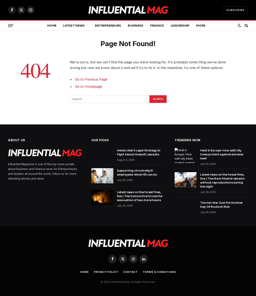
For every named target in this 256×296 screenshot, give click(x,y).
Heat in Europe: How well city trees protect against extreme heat (221, 154)
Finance (157, 25)
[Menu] (10, 25)
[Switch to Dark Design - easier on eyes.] (239, 25)
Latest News (74, 25)
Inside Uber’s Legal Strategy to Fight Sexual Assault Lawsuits (139, 152)
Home (51, 25)
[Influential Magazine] (128, 10)
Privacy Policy (106, 271)
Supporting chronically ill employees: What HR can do (137, 172)
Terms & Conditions (159, 271)
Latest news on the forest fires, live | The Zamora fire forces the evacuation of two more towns (139, 196)
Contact (130, 271)
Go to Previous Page (91, 79)
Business (135, 25)
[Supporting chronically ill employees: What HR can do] (102, 175)
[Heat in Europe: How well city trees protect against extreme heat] (186, 155)
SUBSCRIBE (235, 10)
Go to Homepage (88, 86)
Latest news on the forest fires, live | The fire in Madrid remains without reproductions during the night (222, 180)
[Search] (246, 25)
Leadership (180, 25)
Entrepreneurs (108, 25)
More (200, 25)
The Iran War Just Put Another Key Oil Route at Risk (221, 205)
